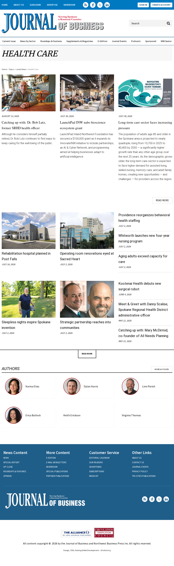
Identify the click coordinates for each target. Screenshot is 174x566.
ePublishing (106, 550)
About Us (19, 4)
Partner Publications (57, 476)
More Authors (162, 369)
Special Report (11, 462)
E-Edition (102, 41)
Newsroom (69, 4)
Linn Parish (148, 386)
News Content (15, 452)
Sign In (143, 4)
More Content (58, 452)
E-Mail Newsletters (56, 462)
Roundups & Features (51, 41)
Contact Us (138, 462)
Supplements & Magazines (79, 41)
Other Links (142, 452)
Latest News (21, 69)
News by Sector (28, 41)
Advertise (52, 4)
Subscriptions (96, 471)
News (6, 457)
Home (5, 4)
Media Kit (93, 476)
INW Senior (166, 41)
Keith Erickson (71, 415)
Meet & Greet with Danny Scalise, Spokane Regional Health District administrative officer (143, 309)
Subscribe (35, 4)
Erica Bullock (33, 415)
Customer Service (104, 452)
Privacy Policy (140, 471)
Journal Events (119, 41)
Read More (162, 200)
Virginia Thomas (131, 415)
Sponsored (150, 41)
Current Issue (9, 41)
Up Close (8, 466)
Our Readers (96, 462)
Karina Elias (32, 386)
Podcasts (136, 41)
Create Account (161, 4)
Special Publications (57, 471)
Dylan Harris (91, 386)
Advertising (95, 466)
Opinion (7, 476)
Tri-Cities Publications (143, 476)
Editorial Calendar (99, 457)
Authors (11, 368)
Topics (11, 69)
